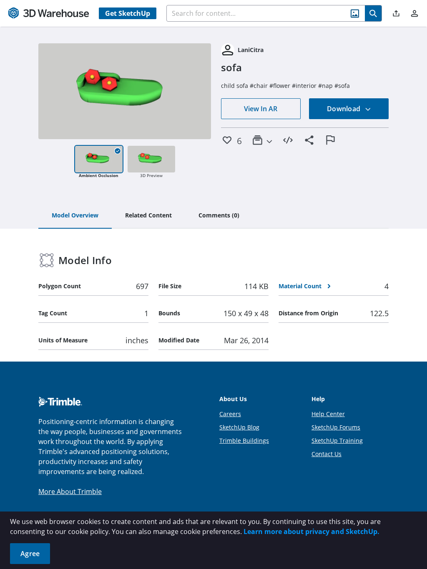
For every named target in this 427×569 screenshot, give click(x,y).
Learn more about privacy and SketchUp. (311, 531)
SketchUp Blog (239, 427)
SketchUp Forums (335, 427)
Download (344, 108)
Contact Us (326, 454)
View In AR (260, 108)
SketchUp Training (337, 440)
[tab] (75, 216)
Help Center (328, 414)
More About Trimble (70, 491)
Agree (30, 553)
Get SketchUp (127, 13)
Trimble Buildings (244, 440)
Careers (230, 414)
